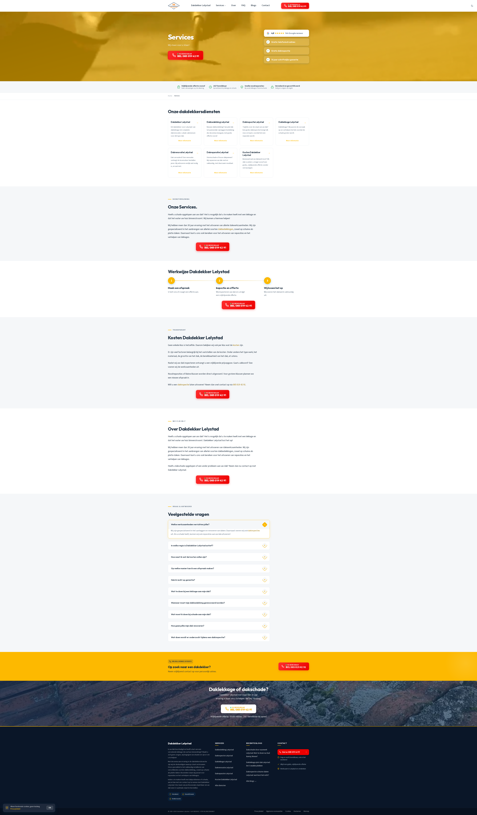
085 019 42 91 (239, 384)
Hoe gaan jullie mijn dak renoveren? (187, 626)
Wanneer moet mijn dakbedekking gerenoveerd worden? (198, 603)
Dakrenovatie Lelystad (224, 767)
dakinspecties (254, 530)
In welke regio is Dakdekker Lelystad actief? (192, 545)
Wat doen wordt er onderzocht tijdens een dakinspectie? (198, 637)
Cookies (288, 811)
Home (170, 96)
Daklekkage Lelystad (223, 761)
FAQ (243, 5)
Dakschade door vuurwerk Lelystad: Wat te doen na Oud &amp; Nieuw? (258, 753)
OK (50, 808)
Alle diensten (220, 785)
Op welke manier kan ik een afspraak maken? (192, 568)
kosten (236, 345)
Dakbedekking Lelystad (224, 749)
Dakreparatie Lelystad (224, 773)
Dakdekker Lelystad (200, 5)
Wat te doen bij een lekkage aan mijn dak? (191, 591)
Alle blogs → (251, 781)
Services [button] (220, 5)
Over (233, 5)
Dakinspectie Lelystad (224, 755)
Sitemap (306, 811)
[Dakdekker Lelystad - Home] (174, 5)
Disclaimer (297, 811)
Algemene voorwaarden (274, 811)
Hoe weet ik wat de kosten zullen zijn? (189, 557)
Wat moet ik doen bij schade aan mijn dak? (191, 614)
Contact (266, 5)
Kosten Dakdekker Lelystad (226, 779)
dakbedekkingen (225, 229)
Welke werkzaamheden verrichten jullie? (190, 524)
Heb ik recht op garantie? (183, 580)
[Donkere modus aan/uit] (472, 5)
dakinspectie (183, 384)
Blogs (253, 5)
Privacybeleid (258, 811)
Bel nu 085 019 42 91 (291, 752)
